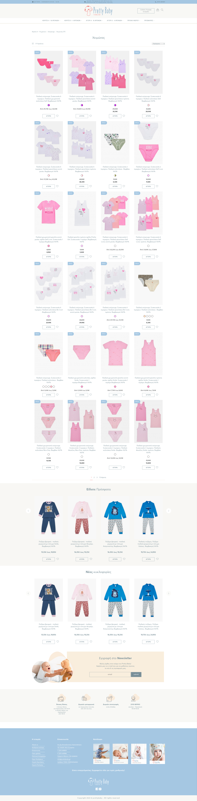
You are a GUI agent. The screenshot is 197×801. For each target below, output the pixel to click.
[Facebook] (96, 789)
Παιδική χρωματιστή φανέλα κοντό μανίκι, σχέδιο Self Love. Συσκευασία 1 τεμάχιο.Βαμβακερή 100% (49, 239)
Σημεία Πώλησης (37, 765)
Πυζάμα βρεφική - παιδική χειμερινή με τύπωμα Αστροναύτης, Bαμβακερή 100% (115, 544)
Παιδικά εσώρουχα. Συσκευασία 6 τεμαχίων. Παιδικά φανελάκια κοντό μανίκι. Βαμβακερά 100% (82, 99)
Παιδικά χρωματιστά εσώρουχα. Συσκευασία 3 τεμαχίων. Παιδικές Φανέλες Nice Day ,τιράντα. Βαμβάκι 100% (82, 449)
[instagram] (100, 789)
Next (168, 510)
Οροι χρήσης (36, 753)
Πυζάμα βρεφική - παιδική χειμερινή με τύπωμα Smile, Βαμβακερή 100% (49, 544)
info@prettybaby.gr (63, 759)
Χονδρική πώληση (38, 747)
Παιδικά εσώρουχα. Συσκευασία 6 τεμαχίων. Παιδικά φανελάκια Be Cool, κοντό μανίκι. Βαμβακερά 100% (82, 310)
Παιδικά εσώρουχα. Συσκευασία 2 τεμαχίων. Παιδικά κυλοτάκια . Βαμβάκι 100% (115, 169)
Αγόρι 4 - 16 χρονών (93, 20)
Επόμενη (103, 477)
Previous (28, 510)
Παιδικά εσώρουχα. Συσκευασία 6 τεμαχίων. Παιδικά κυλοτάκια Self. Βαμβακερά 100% (148, 99)
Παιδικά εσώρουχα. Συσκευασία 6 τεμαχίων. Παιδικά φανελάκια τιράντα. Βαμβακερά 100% (115, 99)
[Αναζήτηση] (162, 10)
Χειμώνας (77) (60, 31)
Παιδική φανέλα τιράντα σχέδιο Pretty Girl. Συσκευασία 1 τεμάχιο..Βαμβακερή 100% (82, 239)
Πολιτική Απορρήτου (39, 756)
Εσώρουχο (51, 31)
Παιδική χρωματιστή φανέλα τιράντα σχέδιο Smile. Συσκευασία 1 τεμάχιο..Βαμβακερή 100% (148, 380)
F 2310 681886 (62, 753)
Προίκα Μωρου (133, 20)
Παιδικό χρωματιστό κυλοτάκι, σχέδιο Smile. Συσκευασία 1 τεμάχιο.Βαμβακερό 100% (82, 380)
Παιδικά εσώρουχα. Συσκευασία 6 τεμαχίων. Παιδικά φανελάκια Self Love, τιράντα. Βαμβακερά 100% (148, 239)
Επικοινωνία (36, 750)
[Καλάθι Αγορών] (157, 10)
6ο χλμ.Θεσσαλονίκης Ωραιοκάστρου (69, 745)
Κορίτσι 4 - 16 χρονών (50, 20)
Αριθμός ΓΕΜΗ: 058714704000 (67, 762)
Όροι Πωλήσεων (37, 759)
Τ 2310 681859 (62, 750)
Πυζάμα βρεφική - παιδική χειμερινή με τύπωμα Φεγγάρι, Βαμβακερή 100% (82, 544)
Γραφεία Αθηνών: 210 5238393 (67, 756)
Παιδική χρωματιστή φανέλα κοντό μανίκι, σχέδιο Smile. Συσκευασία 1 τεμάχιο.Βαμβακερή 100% (115, 380)
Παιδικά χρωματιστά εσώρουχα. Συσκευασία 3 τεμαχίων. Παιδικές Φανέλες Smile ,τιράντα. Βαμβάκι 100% (148, 449)
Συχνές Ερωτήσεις (38, 762)
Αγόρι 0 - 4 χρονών (114, 20)
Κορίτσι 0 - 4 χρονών (72, 20)
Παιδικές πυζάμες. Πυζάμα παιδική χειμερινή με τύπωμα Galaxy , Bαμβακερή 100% (148, 544)
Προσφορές (148, 20)
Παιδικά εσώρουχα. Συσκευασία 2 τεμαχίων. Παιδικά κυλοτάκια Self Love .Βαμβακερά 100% (148, 169)
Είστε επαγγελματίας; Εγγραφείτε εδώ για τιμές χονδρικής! (98, 770)
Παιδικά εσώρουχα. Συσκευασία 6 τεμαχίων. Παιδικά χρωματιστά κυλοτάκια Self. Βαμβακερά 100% (48, 99)
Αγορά (48, 116)
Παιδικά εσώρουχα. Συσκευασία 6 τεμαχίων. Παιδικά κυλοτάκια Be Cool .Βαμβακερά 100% (49, 310)
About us (35, 745)
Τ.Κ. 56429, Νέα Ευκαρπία (65, 747)
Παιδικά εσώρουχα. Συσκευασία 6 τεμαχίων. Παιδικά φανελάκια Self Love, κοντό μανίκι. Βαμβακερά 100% (115, 239)
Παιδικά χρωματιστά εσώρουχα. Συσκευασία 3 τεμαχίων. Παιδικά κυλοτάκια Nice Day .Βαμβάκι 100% (48, 448)
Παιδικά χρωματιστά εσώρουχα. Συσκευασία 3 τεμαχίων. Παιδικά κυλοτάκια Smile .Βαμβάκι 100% (115, 448)
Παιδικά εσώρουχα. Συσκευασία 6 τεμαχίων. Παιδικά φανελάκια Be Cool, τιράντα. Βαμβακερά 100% (115, 310)
